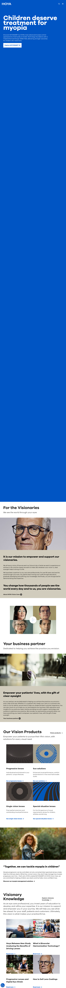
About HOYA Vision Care (11, 594)
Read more (10, 954)
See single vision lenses (14, 819)
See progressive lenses (14, 781)
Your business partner (10, 718)
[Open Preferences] (3, 985)
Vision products (55, 733)
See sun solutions (39, 781)
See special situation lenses (42, 819)
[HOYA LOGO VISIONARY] (6, 4)
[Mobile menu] (63, 3)
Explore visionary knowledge (48, 899)
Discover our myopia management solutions (18, 881)
